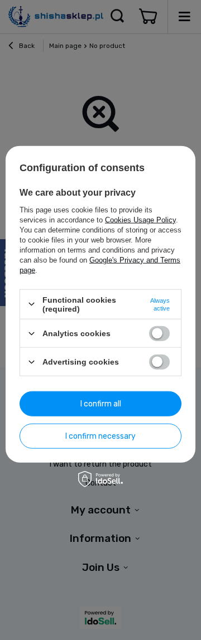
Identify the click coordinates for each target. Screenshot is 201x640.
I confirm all (100, 403)
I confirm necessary (100, 435)
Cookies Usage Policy (140, 219)
